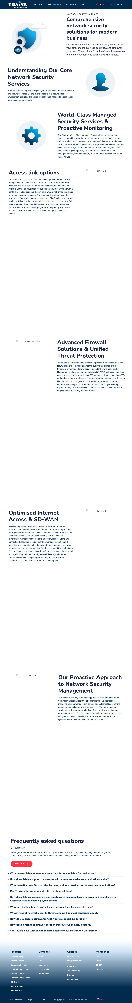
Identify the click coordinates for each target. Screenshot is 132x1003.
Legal (30, 1000)
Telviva (69, 1000)
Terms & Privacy (16, 1000)
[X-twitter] (114, 4)
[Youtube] (118, 4)
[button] (57, 4)
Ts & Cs (43, 1000)
